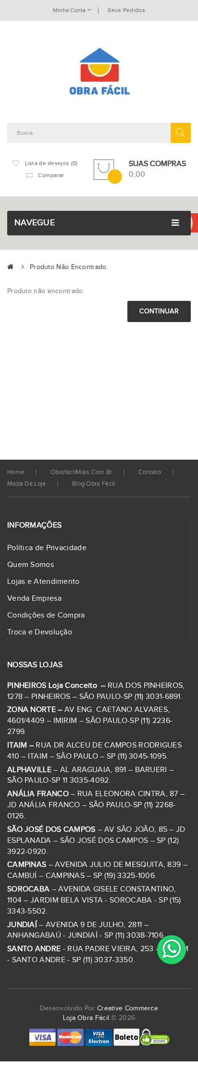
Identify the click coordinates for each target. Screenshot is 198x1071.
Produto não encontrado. (69, 267)
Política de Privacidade (47, 548)
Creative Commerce (127, 1008)
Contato (149, 472)
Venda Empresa (34, 598)
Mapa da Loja (26, 484)
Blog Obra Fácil (93, 484)
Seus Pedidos (126, 10)
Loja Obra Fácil (86, 1018)
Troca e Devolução (39, 632)
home (15, 472)
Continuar (159, 311)
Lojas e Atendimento (43, 581)
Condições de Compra (46, 615)
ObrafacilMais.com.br (81, 472)
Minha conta (70, 10)
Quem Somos (30, 564)
